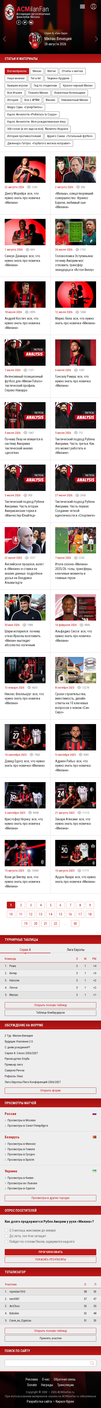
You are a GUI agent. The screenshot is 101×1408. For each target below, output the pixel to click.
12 (30, 914)
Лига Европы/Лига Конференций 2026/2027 (33, 1082)
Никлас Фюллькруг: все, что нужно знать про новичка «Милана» (24, 698)
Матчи (51, 71)
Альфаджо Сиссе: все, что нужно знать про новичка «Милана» (73, 635)
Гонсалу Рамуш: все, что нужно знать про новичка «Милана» (73, 381)
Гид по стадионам (45, 85)
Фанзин (50, 100)
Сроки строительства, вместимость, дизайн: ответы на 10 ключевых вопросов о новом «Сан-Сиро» (72, 703)
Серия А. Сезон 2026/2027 (21, 1053)
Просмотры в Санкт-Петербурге (28, 1125)
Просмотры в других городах (50, 1198)
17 (80, 914)
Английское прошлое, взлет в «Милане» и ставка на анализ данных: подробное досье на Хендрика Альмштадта (24, 573)
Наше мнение (15, 78)
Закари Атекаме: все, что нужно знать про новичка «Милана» (73, 823)
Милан (37, 71)
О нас (46, 1379)
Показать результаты (50, 1259)
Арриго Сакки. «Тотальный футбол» (70, 136)
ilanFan (32, 9)
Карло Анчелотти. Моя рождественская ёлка (36, 121)
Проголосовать (51, 1252)
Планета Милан (38, 92)
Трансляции (65, 1385)
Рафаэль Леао (14, 1076)
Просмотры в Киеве (20, 1178)
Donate (32, 1385)
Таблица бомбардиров (50, 1012)
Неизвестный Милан (74, 100)
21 (45, 923)
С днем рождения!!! (17, 1047)
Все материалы (17, 71)
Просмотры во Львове (22, 1183)
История (12, 100)
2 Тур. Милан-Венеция (19, 1035)
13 (40, 914)
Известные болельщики (69, 92)
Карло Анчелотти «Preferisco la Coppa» (32, 114)
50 (75, 923)
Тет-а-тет (36, 78)
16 (70, 914)
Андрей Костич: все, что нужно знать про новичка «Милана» (22, 323)
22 (55, 923)
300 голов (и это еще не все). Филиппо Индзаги (37, 129)
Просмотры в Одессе (21, 1188)
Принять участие (51, 1338)
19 (25, 923)
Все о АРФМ (31, 100)
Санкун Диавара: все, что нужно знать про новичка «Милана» (22, 260)
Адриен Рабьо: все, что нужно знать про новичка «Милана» (73, 765)
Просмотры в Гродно (21, 1154)
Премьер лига (14, 1064)
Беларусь (12, 1137)
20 (35, 923)
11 (21, 914)
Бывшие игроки (17, 85)
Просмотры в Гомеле (21, 1149)
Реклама (32, 1379)
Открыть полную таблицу (50, 1005)
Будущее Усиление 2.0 (19, 1041)
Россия (10, 1114)
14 (50, 914)
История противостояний (24, 136)
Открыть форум (50, 1090)
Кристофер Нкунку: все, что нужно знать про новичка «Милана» (24, 823)
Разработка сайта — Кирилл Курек (50, 1401)
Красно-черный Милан (78, 85)
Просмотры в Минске (21, 1144)
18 (90, 914)
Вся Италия (14, 92)
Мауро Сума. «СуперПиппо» (25, 107)
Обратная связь (65, 1379)
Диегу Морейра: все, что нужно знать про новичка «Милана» (22, 198)
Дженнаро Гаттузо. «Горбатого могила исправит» (38, 143)
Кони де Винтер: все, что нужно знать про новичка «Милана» (22, 881)
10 (11, 914)
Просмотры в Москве (21, 1120)
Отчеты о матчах (72, 71)
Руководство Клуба (17, 1058)
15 (60, 914)
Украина (11, 1171)
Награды (47, 1385)
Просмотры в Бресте (21, 1159)
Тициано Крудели (58, 78)
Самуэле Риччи (14, 1070)
